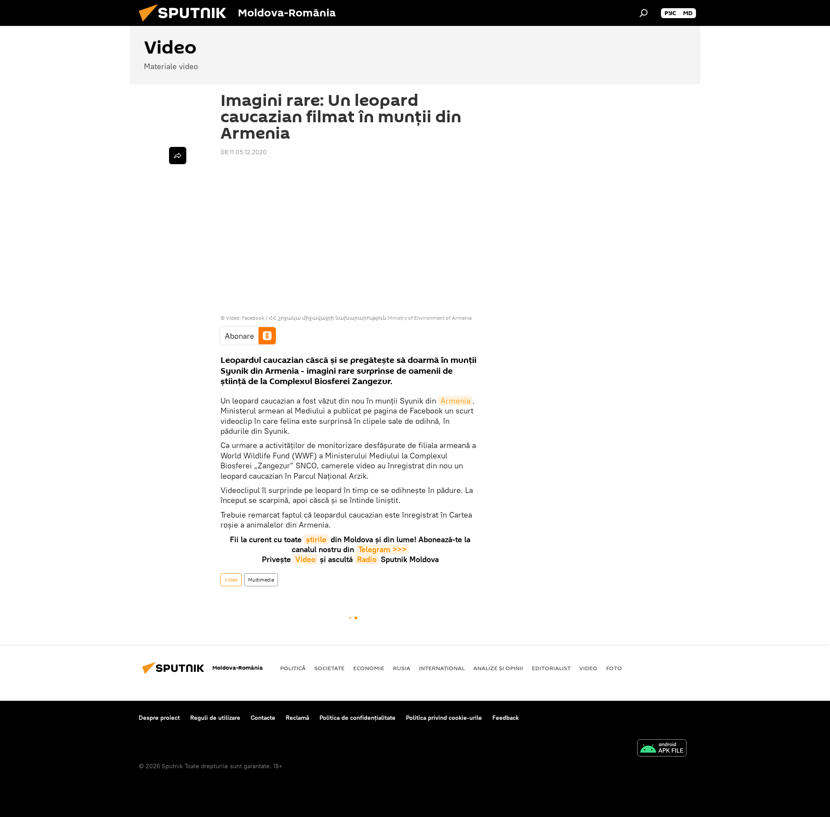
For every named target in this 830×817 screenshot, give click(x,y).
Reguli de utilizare (215, 718)
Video (305, 559)
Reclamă (297, 718)
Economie (368, 668)
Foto (614, 668)
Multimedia (261, 579)
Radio (367, 559)
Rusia (401, 668)
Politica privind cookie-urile (444, 718)
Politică (293, 668)
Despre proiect (159, 718)
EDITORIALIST (551, 668)
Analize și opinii (498, 668)
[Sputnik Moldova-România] (186, 24)
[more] (177, 155)
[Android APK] (661, 749)
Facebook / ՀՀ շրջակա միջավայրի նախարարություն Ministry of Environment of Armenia (357, 318)
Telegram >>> (382, 549)
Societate (329, 668)
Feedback (505, 718)
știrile (316, 539)
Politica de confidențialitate (357, 718)
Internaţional (442, 668)
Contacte (263, 718)
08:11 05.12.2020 (243, 152)
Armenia (455, 401)
